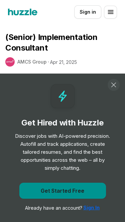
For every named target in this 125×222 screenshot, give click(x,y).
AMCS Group (32, 62)
